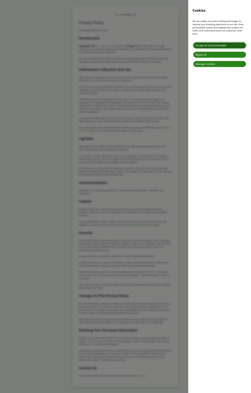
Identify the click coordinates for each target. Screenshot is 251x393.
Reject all (201, 54)
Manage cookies (205, 64)
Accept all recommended (211, 45)
